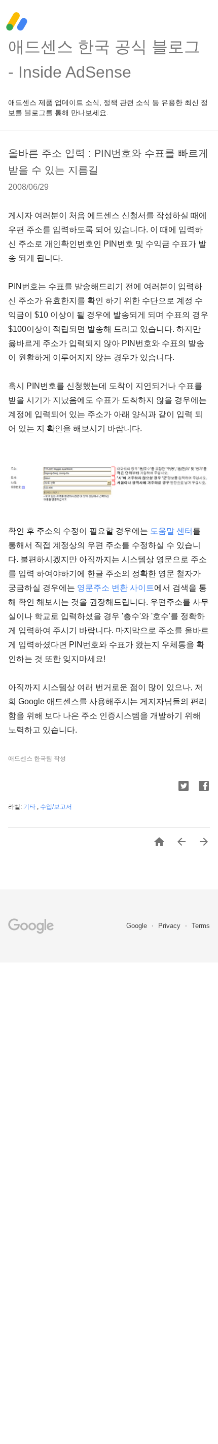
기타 (30, 806)
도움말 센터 (171, 531)
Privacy (170, 926)
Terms (201, 926)
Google (137, 926)
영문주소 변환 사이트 (115, 587)
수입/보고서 (56, 806)
